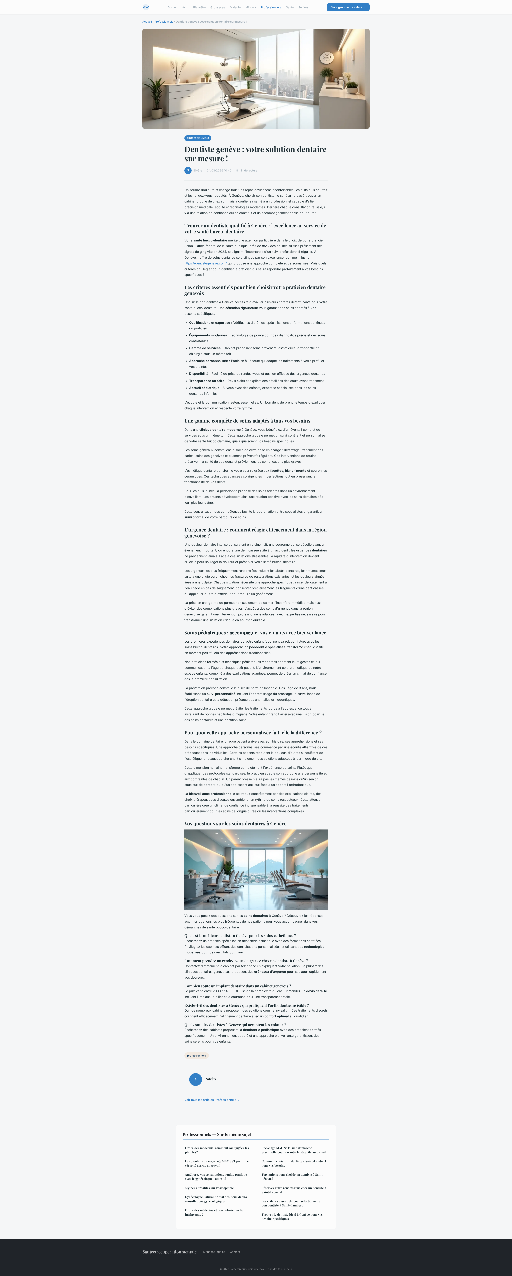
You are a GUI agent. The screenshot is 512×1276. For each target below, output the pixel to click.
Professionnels (271, 7)
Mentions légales (214, 1251)
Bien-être (199, 7)
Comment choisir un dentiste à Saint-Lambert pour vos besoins (294, 1163)
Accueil (172, 7)
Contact (235, 1251)
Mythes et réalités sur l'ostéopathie (209, 1188)
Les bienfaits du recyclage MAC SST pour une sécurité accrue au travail (217, 1163)
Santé (290, 7)
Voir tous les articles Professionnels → (212, 1100)
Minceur (250, 7)
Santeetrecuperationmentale (169, 1251)
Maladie (235, 7)
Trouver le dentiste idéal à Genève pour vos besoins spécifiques (292, 1216)
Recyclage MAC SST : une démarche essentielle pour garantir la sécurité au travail (294, 1150)
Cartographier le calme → (348, 7)
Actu (185, 7)
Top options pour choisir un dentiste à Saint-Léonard (293, 1176)
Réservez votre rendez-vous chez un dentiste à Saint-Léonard (294, 1190)
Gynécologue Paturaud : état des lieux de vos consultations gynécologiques (216, 1199)
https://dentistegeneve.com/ (205, 263)
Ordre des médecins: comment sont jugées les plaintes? (217, 1150)
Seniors (303, 7)
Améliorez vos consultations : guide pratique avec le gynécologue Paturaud (216, 1176)
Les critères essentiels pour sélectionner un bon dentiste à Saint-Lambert (292, 1203)
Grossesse (217, 7)
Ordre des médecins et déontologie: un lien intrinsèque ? (215, 1212)
